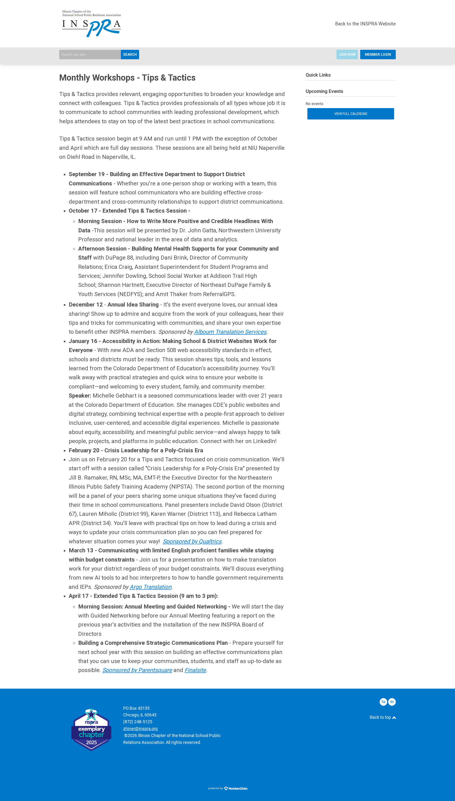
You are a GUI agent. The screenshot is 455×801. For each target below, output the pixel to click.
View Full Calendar (350, 114)
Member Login (378, 55)
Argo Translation (150, 587)
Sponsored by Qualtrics (192, 541)
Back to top (381, 717)
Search (130, 55)
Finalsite (195, 670)
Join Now (347, 55)
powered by (216, 788)
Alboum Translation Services (230, 332)
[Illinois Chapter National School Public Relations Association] (92, 36)
